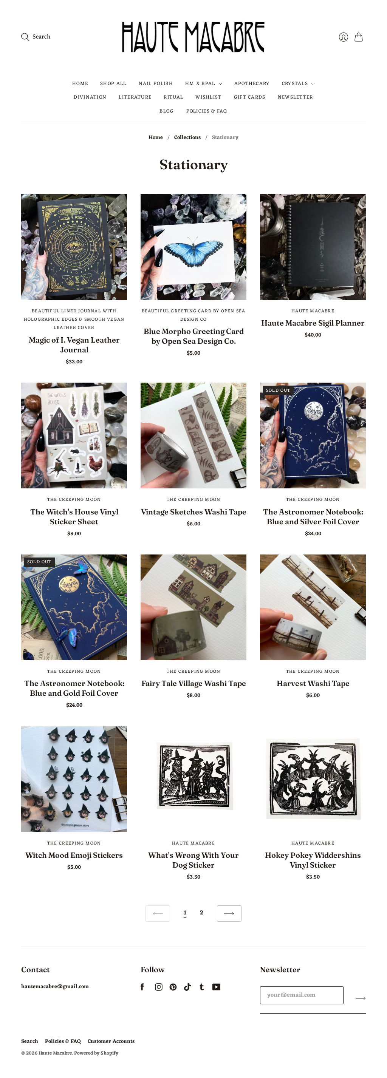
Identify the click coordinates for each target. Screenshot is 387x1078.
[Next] (229, 913)
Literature (135, 97)
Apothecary (252, 83)
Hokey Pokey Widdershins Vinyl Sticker (313, 860)
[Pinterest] (173, 989)
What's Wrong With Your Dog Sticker (193, 860)
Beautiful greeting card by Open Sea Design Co (194, 315)
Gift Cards (250, 97)
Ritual (173, 97)
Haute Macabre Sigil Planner (313, 322)
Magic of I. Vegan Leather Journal (74, 344)
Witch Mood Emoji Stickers (74, 855)
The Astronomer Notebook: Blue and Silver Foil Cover (313, 516)
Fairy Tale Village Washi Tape (193, 683)
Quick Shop (74, 289)
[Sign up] (361, 998)
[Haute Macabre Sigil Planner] (313, 247)
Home (80, 83)
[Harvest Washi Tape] (313, 607)
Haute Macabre (312, 311)
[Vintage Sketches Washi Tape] (193, 435)
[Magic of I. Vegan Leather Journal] (74, 247)
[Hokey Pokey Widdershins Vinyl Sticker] (313, 779)
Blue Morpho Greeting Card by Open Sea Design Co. (194, 336)
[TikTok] (187, 989)
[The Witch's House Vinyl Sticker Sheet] (74, 435)
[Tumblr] (202, 989)
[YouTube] (216, 989)
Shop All (113, 83)
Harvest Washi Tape (313, 683)
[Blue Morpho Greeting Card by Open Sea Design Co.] (193, 247)
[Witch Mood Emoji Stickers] (74, 779)
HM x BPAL (200, 83)
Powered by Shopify (96, 1053)
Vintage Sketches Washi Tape (193, 511)
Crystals (295, 83)
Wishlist (208, 97)
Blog (166, 111)
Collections (187, 138)
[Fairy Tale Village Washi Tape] (193, 607)
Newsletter (295, 97)
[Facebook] (142, 989)
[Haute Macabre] (193, 37)
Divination (90, 97)
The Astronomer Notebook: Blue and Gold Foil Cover (74, 688)
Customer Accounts (111, 1041)
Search (29, 1041)
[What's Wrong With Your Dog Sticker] (193, 779)
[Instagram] (159, 989)
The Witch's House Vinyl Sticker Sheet (74, 516)
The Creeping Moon (74, 500)
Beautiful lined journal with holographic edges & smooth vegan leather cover (74, 319)
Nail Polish (156, 83)
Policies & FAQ (207, 111)
